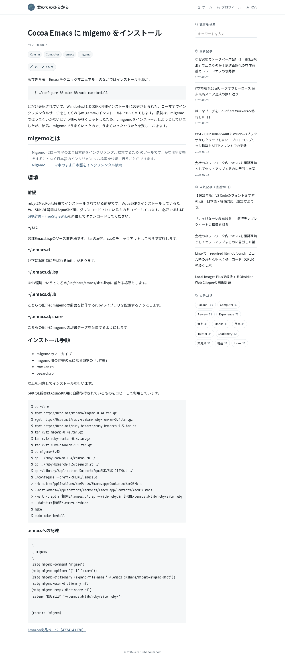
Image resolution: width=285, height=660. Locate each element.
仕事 (240, 324)
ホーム (207, 6)
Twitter (204, 333)
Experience (228, 314)
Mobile (221, 324)
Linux (240, 343)
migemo (85, 54)
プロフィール (231, 6)
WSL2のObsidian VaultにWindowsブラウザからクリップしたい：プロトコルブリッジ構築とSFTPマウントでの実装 (226, 142)
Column (35, 54)
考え (202, 324)
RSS (254, 6)
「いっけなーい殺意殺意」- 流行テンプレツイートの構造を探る (226, 221)
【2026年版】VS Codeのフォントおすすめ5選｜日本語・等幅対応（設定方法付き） (224, 201)
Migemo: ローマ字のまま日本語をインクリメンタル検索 (77, 165)
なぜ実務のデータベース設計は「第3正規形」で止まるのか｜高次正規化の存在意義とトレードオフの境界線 (226, 68)
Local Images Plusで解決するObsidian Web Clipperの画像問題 (224, 279)
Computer (52, 54)
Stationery (227, 333)
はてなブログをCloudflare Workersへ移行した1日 (225, 116)
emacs (69, 54)
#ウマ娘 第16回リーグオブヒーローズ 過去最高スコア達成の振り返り (225, 94)
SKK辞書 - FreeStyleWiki (48, 216)
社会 (222, 343)
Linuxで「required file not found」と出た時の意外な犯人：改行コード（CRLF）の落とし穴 (225, 259)
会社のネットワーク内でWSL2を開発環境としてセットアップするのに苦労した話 (226, 168)
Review (204, 314)
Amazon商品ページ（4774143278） (57, 629)
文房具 (203, 343)
